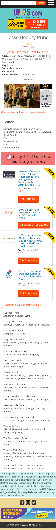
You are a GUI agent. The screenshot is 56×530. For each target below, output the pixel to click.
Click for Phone (27, 74)
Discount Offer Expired (34, 224)
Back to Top (47, 525)
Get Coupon (28, 199)
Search (41, 2)
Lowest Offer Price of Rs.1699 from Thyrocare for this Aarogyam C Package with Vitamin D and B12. (29, 178)
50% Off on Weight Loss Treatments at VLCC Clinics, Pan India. (30, 213)
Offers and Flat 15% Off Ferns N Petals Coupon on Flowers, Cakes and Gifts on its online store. (30, 241)
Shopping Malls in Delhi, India (22, 304)
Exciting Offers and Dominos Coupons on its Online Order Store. (30, 275)
